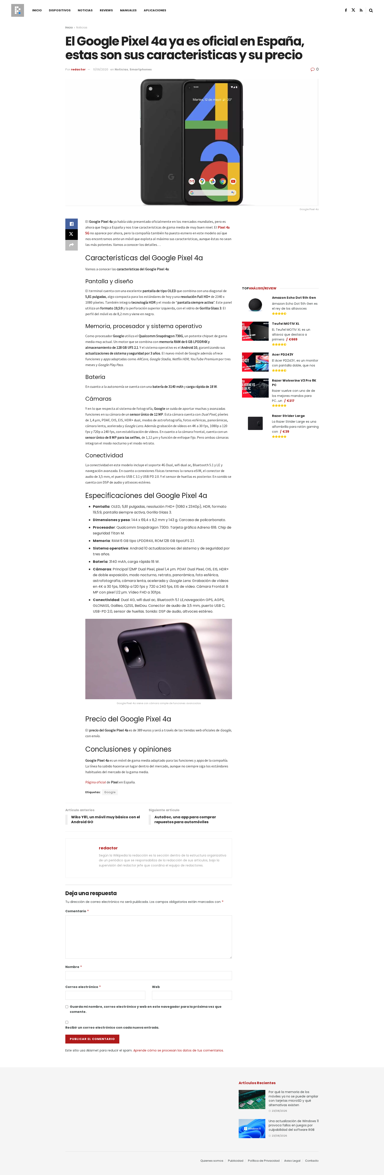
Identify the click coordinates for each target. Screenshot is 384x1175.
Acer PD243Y (282, 354)
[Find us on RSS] (361, 10)
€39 (285, 431)
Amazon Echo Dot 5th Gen (294, 297)
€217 (290, 400)
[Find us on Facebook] (346, 10)
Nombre (73, 967)
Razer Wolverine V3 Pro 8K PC (294, 382)
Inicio (37, 10)
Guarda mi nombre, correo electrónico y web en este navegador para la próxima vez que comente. (146, 1009)
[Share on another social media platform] (71, 245)
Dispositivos (60, 10)
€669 (293, 339)
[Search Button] (371, 10)
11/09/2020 (100, 69)
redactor (78, 69)
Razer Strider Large (288, 416)
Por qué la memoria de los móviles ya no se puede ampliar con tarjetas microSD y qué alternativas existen (293, 1098)
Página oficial (95, 782)
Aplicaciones (155, 10)
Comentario (77, 911)
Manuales (128, 10)
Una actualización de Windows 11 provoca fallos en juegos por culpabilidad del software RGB (294, 1125)
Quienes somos (211, 1161)
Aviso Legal (292, 1161)
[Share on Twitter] (71, 234)
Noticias (85, 10)
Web (156, 987)
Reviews (106, 10)
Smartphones (141, 69)
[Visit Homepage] (17, 10)
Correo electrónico (83, 987)
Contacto (312, 1161)
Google (110, 792)
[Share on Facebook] (71, 224)
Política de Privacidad (264, 1161)
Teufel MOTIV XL (285, 323)
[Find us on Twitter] (353, 10)
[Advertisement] (280, 246)
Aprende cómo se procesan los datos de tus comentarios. (178, 1050)
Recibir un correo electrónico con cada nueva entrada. (112, 1027)
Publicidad (235, 1161)
